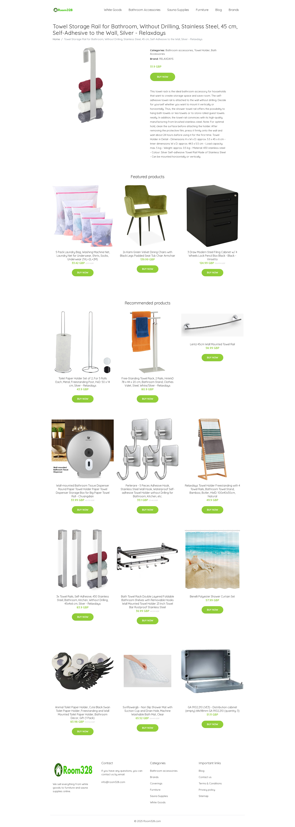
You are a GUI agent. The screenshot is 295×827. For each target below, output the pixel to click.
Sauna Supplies (178, 10)
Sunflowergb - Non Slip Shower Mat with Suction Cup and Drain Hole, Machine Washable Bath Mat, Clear (147, 710)
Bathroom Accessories (144, 10)
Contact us (205, 777)
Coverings (156, 783)
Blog (218, 10)
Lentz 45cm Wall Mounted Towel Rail (212, 344)
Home (56, 39)
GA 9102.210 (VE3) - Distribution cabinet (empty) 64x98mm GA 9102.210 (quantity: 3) (212, 708)
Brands (234, 10)
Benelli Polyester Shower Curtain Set (212, 596)
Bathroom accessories (179, 50)
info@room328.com (113, 782)
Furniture (202, 10)
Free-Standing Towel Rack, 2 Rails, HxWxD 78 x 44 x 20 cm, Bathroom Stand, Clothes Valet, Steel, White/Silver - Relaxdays (148, 382)
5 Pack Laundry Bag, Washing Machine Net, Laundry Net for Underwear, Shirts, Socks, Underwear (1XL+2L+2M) (83, 255)
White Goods (113, 10)
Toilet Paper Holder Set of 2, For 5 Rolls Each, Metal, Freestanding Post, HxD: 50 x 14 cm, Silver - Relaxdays (82, 382)
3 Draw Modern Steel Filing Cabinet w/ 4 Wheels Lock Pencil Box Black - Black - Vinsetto (212, 255)
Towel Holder (202, 50)
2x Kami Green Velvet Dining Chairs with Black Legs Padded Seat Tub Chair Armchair (147, 253)
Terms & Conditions (210, 783)
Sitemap (203, 796)
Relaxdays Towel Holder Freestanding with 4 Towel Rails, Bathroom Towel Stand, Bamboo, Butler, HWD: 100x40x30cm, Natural (212, 491)
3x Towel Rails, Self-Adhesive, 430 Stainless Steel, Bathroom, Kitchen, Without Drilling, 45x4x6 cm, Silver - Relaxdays (83, 600)
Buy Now (162, 76)
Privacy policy (207, 789)
